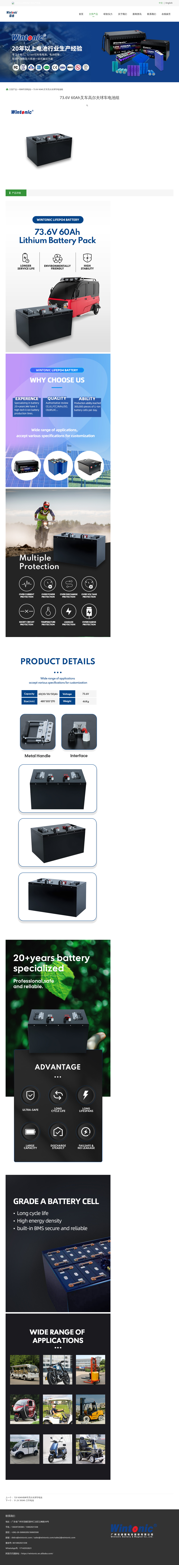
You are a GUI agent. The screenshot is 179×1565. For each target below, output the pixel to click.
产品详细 (16, 192)
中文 (161, 3)
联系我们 (151, 14)
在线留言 (166, 14)
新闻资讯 (137, 14)
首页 (81, 14)
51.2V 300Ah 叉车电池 (24, 1500)
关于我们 (122, 14)
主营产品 (93, 14)
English (169, 3)
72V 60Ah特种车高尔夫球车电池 (28, 1497)
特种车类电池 (25, 89)
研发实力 (107, 14)
